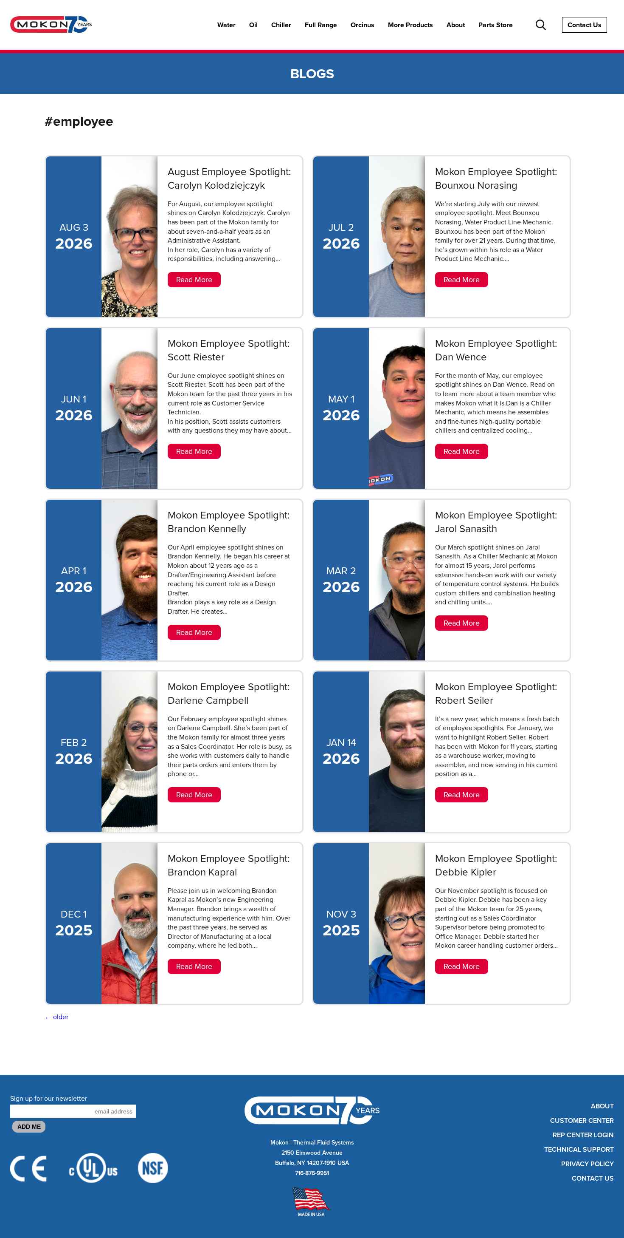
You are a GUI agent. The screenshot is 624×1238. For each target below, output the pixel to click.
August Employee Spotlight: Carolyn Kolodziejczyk (229, 178)
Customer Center (582, 1120)
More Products (410, 25)
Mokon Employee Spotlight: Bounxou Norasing (496, 178)
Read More (194, 279)
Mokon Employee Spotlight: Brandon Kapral (229, 865)
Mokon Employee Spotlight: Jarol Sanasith (496, 521)
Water (226, 25)
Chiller (281, 25)
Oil (253, 25)
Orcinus (362, 25)
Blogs (312, 73)
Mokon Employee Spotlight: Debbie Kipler (496, 865)
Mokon (279, 1142)
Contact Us (585, 25)
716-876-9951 (312, 1173)
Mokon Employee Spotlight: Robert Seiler (496, 693)
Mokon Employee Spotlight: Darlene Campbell (229, 693)
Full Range (321, 25)
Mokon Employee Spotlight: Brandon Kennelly (229, 521)
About (456, 25)
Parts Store (495, 25)
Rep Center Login (583, 1135)
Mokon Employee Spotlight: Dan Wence (496, 350)
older (56, 1017)
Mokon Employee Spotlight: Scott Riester (229, 350)
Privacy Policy (587, 1164)
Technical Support (579, 1149)
